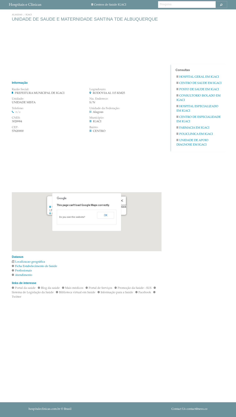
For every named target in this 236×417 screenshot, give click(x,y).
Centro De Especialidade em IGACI (198, 119)
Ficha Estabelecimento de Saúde (36, 266)
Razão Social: (20, 89)
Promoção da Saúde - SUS (134, 288)
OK (105, 215)
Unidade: (18, 98)
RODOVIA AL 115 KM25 (109, 93)
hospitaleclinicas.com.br (44, 409)
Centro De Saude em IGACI (200, 83)
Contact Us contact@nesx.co (189, 409)
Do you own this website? (72, 217)
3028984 (17, 121)
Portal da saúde (25, 288)
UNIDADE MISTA (24, 102)
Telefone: (18, 108)
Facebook (144, 292)
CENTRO (99, 131)
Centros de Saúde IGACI (110, 4)
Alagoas (17, 15)
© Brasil (50, 409)
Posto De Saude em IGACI (199, 89)
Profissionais (23, 270)
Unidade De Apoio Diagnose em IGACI (192, 142)
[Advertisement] (87, 51)
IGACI (29, 15)
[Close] (121, 200)
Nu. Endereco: (98, 98)
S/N (92, 102)
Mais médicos (74, 288)
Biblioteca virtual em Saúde (77, 292)
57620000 (18, 131)
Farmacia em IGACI (194, 127)
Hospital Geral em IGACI (199, 76)
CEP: (15, 127)
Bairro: (93, 127)
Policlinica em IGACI (196, 134)
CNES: (16, 117)
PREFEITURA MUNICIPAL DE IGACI (39, 93)
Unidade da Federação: (104, 108)
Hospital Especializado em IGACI (197, 108)
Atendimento (23, 275)
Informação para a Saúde (117, 292)
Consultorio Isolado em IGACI (198, 98)
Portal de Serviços (100, 288)
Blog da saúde (50, 288)
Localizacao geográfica (30, 261)
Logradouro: (97, 89)
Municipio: (96, 117)
